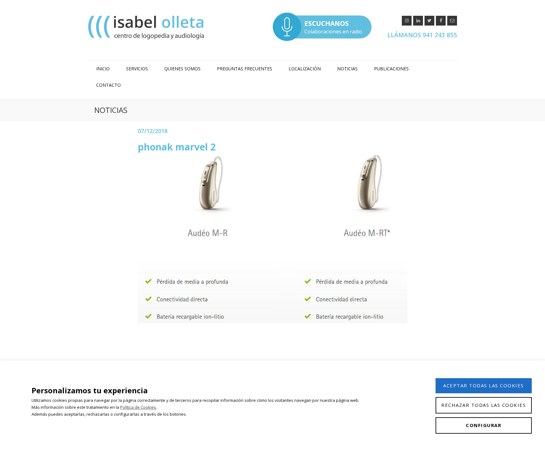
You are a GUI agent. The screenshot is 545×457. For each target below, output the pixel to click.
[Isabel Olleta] (147, 27)
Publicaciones (391, 69)
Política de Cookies (138, 407)
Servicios (137, 69)
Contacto (108, 85)
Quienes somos (182, 69)
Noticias (347, 69)
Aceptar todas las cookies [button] (483, 385)
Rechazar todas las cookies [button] (483, 405)
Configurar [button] (483, 425)
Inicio (103, 69)
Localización (305, 69)
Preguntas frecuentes (244, 69)
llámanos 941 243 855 (422, 35)
